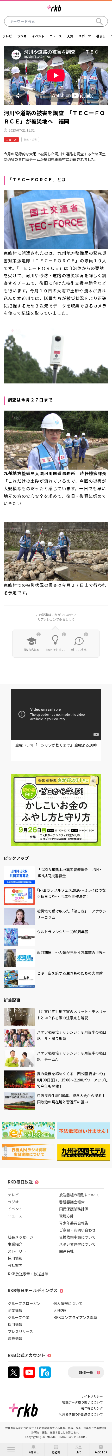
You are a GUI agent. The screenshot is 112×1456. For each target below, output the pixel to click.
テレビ (7, 36)
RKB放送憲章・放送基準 (28, 1273)
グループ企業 (18, 1317)
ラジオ (22, 36)
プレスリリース (20, 1331)
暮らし (100, 36)
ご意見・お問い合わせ (77, 1230)
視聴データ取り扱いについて (82, 1402)
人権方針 (60, 1310)
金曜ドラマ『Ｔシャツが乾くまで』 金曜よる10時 (56, 745)
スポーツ (84, 36)
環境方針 (66, 1215)
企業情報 (15, 1310)
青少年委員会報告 (73, 1223)
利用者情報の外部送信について (81, 1414)
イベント (38, 36)
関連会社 (66, 1251)
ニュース (55, 36)
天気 (70, 36)
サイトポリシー (92, 1396)
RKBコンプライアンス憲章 (75, 1317)
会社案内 (15, 1265)
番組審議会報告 (72, 1201)
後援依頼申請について (77, 1237)
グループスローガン (24, 1303)
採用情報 (15, 1258)
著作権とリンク (92, 1408)
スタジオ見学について (77, 1244)
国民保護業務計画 (73, 1208)
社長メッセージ (20, 1237)
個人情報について (68, 1303)
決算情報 (15, 1338)
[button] (11, 1449)
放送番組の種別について (79, 1194)
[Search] (99, 21)
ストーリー (17, 1251)
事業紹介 (15, 1244)
